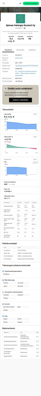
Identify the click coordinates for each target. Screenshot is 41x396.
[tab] (8, 50)
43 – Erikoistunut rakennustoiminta (26, 71)
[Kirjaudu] (20, 3)
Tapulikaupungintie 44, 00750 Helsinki (26, 65)
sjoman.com (19, 58)
